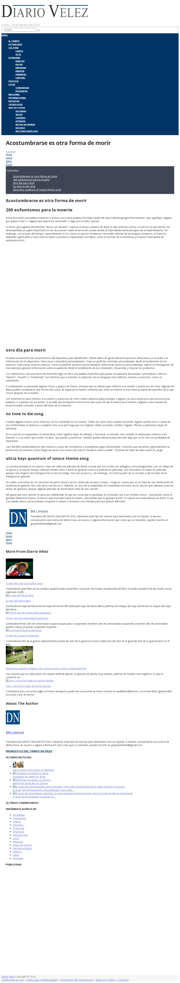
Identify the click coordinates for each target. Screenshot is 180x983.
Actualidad (15, 44)
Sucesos (20, 127)
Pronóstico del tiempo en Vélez (29, 751)
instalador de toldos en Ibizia (29, 776)
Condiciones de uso (12, 980)
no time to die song (24, 186)
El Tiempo (14, 41)
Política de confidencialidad (42, 980)
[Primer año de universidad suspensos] (90, 612)
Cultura (13, 47)
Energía (19, 71)
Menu (4, 35)
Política (13, 81)
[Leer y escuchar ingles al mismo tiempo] (90, 680)
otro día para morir (24, 183)
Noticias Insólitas (26, 131)
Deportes (13, 101)
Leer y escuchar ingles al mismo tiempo (28, 686)
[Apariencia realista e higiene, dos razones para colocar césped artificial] (90, 655)
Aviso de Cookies (105, 980)
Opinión (20, 121)
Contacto (123, 980)
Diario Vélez (8, 976)
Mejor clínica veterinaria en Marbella (33, 770)
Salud (18, 114)
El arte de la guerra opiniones (22, 635)
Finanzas (20, 74)
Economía (14, 57)
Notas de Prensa (25, 124)
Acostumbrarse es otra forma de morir (35, 176)
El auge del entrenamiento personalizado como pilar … (44, 790)
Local (11, 84)
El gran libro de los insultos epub (24, 583)
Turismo (20, 117)
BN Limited (15, 732)
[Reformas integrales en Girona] (31, 780)
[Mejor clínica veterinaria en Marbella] (18, 766)
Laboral (20, 77)
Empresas (20, 67)
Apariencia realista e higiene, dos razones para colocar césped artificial (46, 668)
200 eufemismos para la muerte (31, 179)
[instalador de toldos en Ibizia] (30, 773)
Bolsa (18, 64)
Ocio (18, 54)
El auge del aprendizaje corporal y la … (34, 796)
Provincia (21, 91)
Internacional (17, 97)
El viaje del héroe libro (18, 600)
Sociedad (20, 111)
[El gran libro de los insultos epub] (90, 569)
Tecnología (15, 104)
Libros (19, 51)
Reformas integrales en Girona (30, 783)
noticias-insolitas (22, 848)
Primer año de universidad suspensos (27, 618)
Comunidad (22, 87)
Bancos (19, 61)
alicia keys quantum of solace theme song (37, 189)
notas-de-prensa (22, 845)
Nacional (14, 94)
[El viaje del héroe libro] (90, 595)
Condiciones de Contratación (76, 980)
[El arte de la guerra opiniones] (90, 630)
